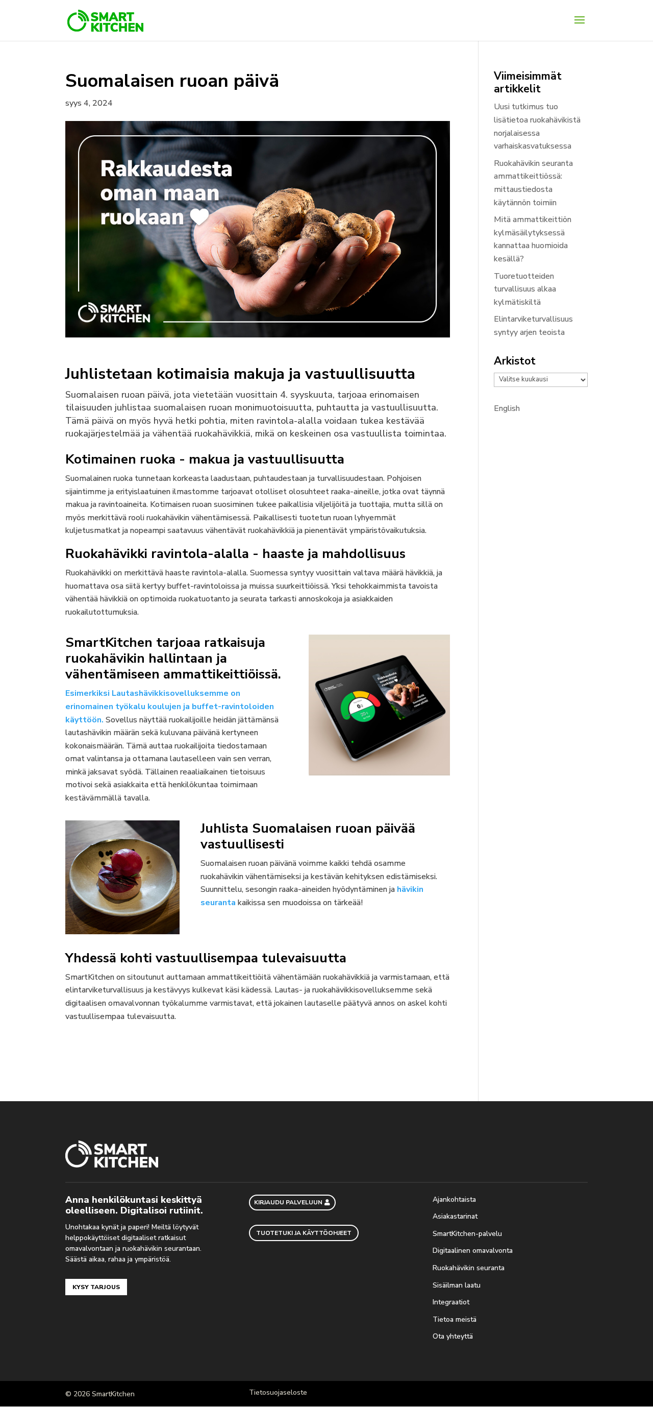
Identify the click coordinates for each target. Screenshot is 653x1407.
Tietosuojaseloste (278, 1392)
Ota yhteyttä (454, 1336)
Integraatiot (452, 1302)
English (507, 408)
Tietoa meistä (456, 1319)
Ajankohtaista (455, 1199)
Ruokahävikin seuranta (470, 1268)
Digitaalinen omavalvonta (473, 1250)
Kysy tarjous (96, 1287)
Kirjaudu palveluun (288, 1202)
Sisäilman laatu (457, 1285)
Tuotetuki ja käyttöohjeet (303, 1233)
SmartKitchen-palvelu (468, 1234)
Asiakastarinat (455, 1216)
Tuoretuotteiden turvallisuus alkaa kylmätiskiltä (525, 289)
